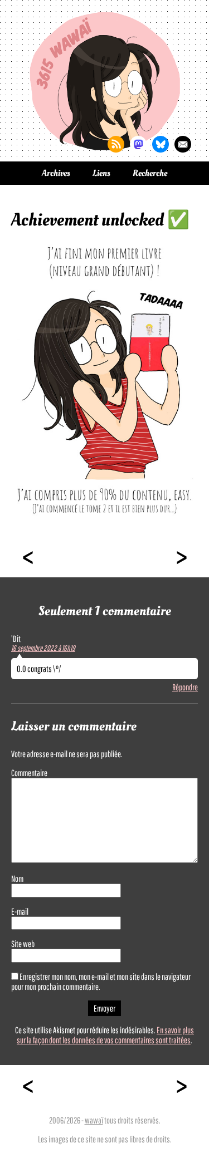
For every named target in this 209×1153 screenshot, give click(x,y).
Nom (17, 879)
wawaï (94, 1120)
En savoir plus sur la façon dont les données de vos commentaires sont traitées (105, 1035)
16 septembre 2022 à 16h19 (43, 648)
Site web (23, 944)
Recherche (150, 173)
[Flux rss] (116, 144)
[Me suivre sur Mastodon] (138, 144)
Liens (101, 173)
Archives (56, 173)
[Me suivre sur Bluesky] (160, 144)
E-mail (19, 911)
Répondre (185, 687)
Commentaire (29, 773)
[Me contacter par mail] (182, 144)
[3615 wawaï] (105, 80)
